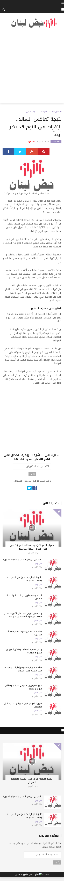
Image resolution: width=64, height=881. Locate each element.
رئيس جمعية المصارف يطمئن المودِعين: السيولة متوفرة (23, 651)
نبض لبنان (55, 112)
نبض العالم (38, 621)
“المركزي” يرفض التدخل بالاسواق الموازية (22, 559)
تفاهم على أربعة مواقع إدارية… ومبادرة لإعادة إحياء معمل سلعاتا (23, 669)
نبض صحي (30, 112)
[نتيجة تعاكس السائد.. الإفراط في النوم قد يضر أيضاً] (32, 177)
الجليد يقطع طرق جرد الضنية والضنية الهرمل (24, 597)
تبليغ (30, 141)
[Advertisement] (32, 66)
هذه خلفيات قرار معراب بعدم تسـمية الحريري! (25, 633)
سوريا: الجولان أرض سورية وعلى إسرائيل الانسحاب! (23, 705)
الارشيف (43, 112)
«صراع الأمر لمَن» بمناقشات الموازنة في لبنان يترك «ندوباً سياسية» (32, 547)
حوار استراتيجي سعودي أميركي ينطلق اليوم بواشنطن (23, 687)
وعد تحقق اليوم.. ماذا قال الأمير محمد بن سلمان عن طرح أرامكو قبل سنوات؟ (23, 615)
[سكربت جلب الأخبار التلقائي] (28, 875)
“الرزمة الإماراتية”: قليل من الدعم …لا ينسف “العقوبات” (24, 579)
